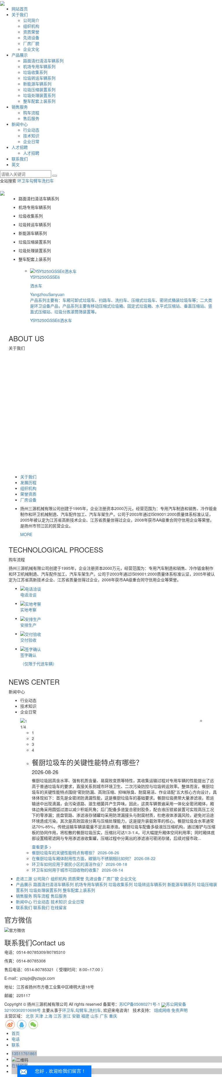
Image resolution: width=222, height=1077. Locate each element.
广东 (104, 1016)
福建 (85, 1016)
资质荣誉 (31, 32)
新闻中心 (20, 124)
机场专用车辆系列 (39, 66)
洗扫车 (48, 180)
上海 (48, 1016)
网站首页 (20, 9)
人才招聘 (20, 147)
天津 (39, 1016)
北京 (30, 1016)
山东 (94, 1016)
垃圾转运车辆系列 (39, 78)
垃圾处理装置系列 (39, 95)
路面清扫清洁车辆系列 (43, 60)
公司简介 (31, 20)
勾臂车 (35, 180)
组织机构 (31, 26)
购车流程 (31, 112)
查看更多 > (41, 847)
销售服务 (20, 107)
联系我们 (20, 159)
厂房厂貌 (31, 43)
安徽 (76, 1016)
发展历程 (28, 482)
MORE (26, 534)
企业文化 (31, 49)
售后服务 (31, 118)
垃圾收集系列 (35, 72)
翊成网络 (162, 1010)
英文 (16, 164)
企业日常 (31, 141)
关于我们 (20, 14)
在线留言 (59, 907)
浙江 (67, 1016)
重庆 (113, 1016)
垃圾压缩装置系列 (39, 89)
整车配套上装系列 (39, 101)
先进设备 (31, 37)
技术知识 (31, 135)
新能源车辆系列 (37, 84)
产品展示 (20, 55)
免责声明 (179, 1010)
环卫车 (23, 180)
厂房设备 (28, 500)
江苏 (57, 1016)
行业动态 (31, 130)
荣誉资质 (28, 494)
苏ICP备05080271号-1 (139, 1004)
